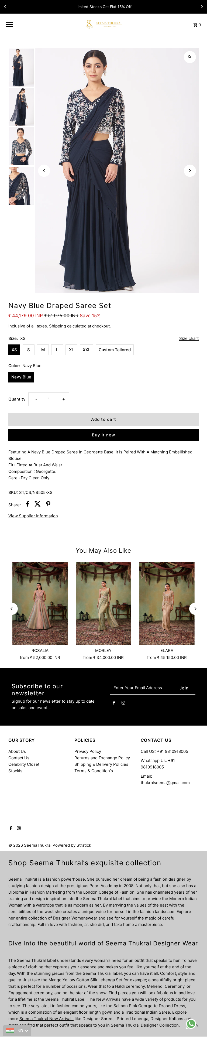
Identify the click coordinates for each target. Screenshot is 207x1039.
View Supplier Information (33, 516)
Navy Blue (21, 377)
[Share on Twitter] (37, 504)
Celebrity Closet (23, 764)
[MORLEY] (103, 603)
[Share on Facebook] (27, 504)
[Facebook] (114, 703)
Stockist (16, 770)
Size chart (189, 338)
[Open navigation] (43, 24)
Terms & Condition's (93, 770)
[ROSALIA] (40, 603)
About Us (17, 751)
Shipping (57, 326)
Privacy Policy (87, 751)
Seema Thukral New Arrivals (46, 1018)
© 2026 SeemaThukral (30, 845)
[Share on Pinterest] (48, 504)
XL (71, 349)
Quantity (17, 399)
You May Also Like (104, 550)
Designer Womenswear (75, 918)
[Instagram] (123, 703)
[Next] (202, 7)
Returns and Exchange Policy (102, 757)
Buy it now (103, 435)
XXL (86, 349)
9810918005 (152, 767)
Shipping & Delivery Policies (101, 764)
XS (14, 349)
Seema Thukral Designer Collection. (145, 1025)
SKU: (13, 492)
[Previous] (5, 7)
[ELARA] (167, 603)
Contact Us (18, 757)
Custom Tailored (115, 349)
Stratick (84, 845)
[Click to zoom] (190, 57)
